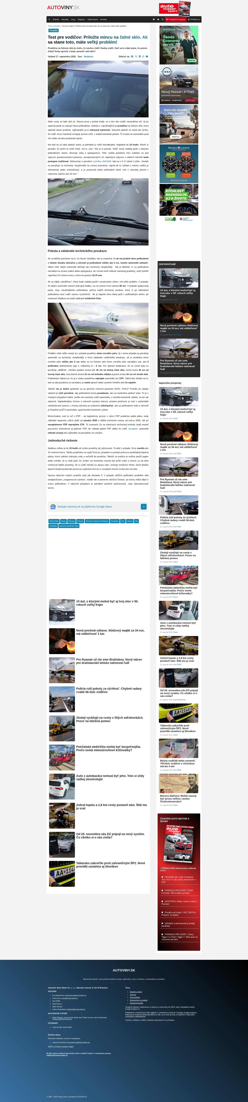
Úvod (50, 26)
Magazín (81, 19)
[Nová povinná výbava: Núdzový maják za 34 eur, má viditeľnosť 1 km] (62, 653)
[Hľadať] (49, 19)
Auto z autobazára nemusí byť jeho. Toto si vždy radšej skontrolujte (178, 626)
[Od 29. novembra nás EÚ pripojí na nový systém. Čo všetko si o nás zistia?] (62, 856)
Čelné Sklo (54, 521)
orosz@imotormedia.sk (69, 998)
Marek (175, 300)
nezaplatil (132, 428)
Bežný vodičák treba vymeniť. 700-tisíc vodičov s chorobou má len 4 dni (178, 763)
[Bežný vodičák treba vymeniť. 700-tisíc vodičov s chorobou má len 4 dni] (178, 757)
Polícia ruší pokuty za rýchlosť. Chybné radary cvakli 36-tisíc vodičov (178, 520)
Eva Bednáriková (179, 700)
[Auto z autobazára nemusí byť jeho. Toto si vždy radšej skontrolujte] (62, 798)
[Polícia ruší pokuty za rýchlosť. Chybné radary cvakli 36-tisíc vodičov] (62, 711)
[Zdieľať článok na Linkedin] (140, 56)
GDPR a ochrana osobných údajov (61, 1047)
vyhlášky (97, 161)
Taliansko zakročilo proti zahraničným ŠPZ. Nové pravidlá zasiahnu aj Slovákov (110, 865)
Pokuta (80, 521)
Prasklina (114, 521)
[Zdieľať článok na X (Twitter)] (136, 56)
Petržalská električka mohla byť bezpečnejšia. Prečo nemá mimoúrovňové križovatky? (108, 748)
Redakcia (88, 56)
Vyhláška (53, 526)
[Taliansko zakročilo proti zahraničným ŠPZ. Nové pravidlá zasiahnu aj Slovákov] (62, 886)
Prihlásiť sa (195, 19)
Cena (63, 521)
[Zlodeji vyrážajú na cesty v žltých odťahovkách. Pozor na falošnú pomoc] (62, 740)
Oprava (71, 521)
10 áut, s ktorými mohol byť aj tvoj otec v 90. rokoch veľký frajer (177, 293)
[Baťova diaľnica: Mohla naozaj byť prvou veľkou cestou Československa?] (178, 792)
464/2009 (106, 161)
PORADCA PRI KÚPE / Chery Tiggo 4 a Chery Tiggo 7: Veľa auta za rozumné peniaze (179, 937)
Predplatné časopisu (177, 19)
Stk (136, 521)
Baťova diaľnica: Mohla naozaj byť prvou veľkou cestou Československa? (178, 798)
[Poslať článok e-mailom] (147, 56)
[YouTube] (158, 19)
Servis (129, 521)
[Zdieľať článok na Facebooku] (132, 56)
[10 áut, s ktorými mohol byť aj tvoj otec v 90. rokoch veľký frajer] (62, 624)
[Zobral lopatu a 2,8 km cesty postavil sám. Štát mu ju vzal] (62, 827)
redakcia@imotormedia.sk (76, 1009)
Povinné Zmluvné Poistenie (97, 521)
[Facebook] (154, 19)
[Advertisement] (98, 567)
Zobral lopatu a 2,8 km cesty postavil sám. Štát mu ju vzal (177, 659)
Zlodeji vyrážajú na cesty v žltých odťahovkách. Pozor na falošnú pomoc (109, 719)
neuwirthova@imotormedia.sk (78, 1042)
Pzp (122, 521)
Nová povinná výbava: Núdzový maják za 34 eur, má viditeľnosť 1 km (179, 328)
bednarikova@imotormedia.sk (75, 995)
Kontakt (103, 19)
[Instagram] (162, 19)
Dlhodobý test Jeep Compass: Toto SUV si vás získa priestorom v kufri (178, 879)
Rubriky (56, 19)
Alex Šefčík (177, 335)
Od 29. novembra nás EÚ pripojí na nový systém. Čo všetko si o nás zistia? (110, 835)
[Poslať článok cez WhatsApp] (143, 56)
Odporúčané (93, 19)
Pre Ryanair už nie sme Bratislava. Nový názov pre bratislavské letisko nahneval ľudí (109, 661)
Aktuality (65, 19)
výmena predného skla (69, 526)
